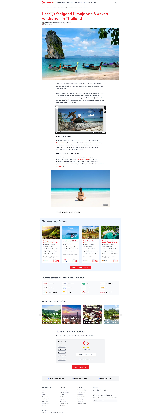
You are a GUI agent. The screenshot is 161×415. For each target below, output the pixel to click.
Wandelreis (62, 405)
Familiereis (62, 396)
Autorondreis (63, 401)
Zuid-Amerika (45, 401)
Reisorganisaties (81, 396)
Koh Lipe (78, 212)
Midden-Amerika (46, 399)
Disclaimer (55, 412)
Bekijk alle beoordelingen (85, 354)
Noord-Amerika (45, 396)
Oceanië (44, 405)
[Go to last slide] (40, 315)
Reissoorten (80, 401)
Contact (50, 412)
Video (64, 212)
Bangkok (59, 142)
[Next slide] (121, 315)
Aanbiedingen (81, 399)
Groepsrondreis (63, 390)
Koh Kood (71, 254)
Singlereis (62, 399)
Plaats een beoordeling (85, 359)
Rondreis (68, 212)
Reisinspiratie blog (82, 390)
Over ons (44, 412)
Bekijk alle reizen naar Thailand (80, 267)
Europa (44, 394)
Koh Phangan (51, 257)
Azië (71, 212)
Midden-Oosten (46, 403)
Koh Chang (66, 254)
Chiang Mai (51, 256)
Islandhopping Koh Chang (70, 241)
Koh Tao (46, 257)
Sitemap (61, 412)
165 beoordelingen (86, 349)
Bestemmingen (55, 7)
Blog (48, 7)
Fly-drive (62, 394)
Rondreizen (80, 394)
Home (43, 7)
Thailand (60, 212)
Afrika (43, 390)
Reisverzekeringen (82, 403)
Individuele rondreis (64, 392)
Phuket (64, 142)
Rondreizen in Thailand (84, 159)
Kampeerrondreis (64, 403)
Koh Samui (56, 256)
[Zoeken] (116, 2)
